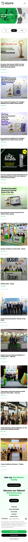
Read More (3, 69)
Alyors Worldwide (14, 509)
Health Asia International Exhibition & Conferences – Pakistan (13, 355)
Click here (24, 525)
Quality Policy (14, 516)
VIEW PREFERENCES (14, 538)
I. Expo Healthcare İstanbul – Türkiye (12, 464)
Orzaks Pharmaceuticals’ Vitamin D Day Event (13, 319)
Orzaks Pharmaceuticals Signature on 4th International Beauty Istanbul (14, 428)
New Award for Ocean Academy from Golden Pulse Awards (12, 213)
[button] (26, 518)
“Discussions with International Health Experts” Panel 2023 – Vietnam (13, 392)
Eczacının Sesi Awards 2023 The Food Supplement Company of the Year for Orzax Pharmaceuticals (12, 66)
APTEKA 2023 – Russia (7, 284)
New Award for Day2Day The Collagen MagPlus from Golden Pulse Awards (12, 102)
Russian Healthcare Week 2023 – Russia (13, 249)
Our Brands (14, 511)
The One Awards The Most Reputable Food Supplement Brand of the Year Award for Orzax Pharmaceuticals (14, 176)
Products (14, 514)
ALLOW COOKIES (14, 531)
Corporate (14, 506)
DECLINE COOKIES (14, 535)
